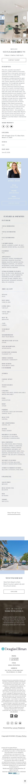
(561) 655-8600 (14, 192)
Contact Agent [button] (14, 60)
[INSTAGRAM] (7, 723)
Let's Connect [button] (14, 633)
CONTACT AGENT (14, 203)
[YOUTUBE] (20, 723)
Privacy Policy (21, 736)
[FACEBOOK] (12, 723)
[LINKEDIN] (16, 723)
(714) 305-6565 (15, 658)
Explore (14, 591)
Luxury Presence (18, 728)
